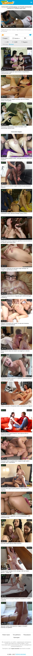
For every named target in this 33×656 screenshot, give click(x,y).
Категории (16, 637)
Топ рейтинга (17, 634)
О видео (5, 38)
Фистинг (11, 44)
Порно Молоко (21, 654)
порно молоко (15, 648)
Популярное (27, 634)
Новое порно (6, 634)
